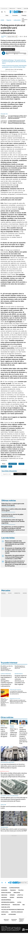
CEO (10, 466)
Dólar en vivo (12, 8)
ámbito (2, 20)
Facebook (5, 882)
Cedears (25, 593)
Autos (19, 902)
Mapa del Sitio (5, 907)
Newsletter (23, 882)
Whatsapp (19, 882)
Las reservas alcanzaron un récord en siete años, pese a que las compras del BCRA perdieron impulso (13, 766)
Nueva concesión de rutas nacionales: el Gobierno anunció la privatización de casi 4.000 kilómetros (15, 543)
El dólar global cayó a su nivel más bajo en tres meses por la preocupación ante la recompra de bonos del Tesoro (14, 799)
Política (20, 890)
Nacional (4, 897)
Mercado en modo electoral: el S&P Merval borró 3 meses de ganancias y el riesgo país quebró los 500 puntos (15, 563)
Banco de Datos (6, 892)
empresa (21, 464)
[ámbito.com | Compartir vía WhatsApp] (19, 36)
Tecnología (16, 904)
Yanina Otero (3, 36)
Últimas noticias (14, 887)
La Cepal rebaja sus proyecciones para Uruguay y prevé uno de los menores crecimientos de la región (17, 122)
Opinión (12, 895)
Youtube (16, 882)
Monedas (3, 593)
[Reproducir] (3, 53)
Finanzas (24, 15)
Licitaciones (12, 914)
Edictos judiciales (17, 912)
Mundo (12, 897)
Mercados (17, 892)
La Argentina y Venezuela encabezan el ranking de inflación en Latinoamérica (18, 692)
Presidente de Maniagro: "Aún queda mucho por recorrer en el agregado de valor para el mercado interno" (14, 61)
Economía (15, 15)
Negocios (3, 466)
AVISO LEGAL (5, 912)
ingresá (25, 11)
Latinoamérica (17, 20)
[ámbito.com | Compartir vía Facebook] (20, 36)
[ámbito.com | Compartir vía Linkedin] (24, 36)
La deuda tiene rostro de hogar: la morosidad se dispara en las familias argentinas (13, 521)
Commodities (17, 593)
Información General (8, 902)
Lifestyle (20, 895)
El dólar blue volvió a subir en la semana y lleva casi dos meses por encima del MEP (14, 830)
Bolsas (9, 593)
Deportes (20, 897)
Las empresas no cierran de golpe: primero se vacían (12, 515)
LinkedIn (12, 882)
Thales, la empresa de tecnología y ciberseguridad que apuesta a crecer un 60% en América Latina (14, 66)
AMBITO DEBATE (21, 920)
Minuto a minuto (5, 771)
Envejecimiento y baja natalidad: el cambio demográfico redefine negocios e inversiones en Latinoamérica (7, 681)
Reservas (19, 8)
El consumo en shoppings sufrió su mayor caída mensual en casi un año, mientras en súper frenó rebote (15, 550)
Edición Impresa (6, 900)
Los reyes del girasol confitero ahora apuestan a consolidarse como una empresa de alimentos (17, 117)
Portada (4, 887)
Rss (23, 904)
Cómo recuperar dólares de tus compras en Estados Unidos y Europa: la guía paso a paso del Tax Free (23, 735)
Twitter (2, 882)
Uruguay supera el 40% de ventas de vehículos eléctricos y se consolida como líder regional (21, 680)
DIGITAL (6, 920)
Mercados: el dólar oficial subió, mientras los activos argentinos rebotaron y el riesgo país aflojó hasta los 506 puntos (14, 775)
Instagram (8, 882)
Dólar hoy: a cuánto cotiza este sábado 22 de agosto (13, 509)
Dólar (7, 15)
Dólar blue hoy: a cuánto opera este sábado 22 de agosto (12, 504)
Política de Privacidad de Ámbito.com (12, 909)
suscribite (21, 11)
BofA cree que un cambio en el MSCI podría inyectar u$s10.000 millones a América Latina (18, 701)
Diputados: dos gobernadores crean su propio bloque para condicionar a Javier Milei (14, 557)
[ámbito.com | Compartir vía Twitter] (22, 36)
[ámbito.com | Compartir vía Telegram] (26, 36)
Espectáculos (5, 904)
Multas (3, 914)
